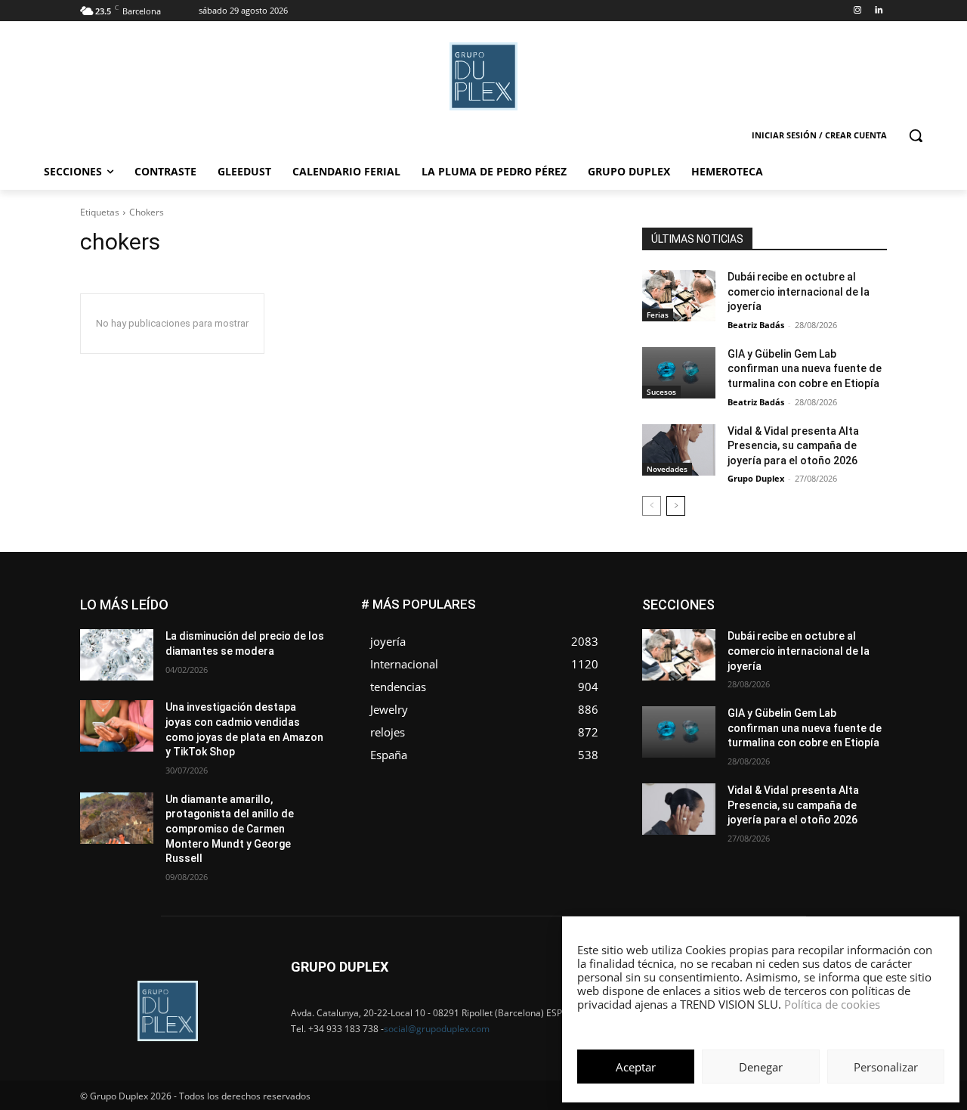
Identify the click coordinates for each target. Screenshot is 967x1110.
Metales (732, 644)
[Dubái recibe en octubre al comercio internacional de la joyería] (678, 295)
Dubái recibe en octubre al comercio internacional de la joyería (799, 291)
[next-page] (675, 506)
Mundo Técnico (852, 644)
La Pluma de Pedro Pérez (833, 633)
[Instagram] (857, 11)
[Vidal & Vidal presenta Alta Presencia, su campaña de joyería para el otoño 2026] (678, 450)
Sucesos (661, 391)
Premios (728, 667)
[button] (915, 135)
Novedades (667, 469)
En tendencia (740, 610)
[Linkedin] (878, 11)
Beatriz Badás (756, 324)
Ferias (658, 314)
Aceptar (636, 1066)
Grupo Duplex (756, 478)
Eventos (869, 610)
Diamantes (806, 599)
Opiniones (796, 656)
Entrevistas (810, 610)
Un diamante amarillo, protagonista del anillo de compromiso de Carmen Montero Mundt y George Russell (229, 828)
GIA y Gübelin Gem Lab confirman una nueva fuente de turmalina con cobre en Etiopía (805, 368)
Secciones (787, 667)
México (784, 644)
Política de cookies (832, 1004)
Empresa (867, 599)
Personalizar (886, 1066)
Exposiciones (747, 622)
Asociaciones (735, 599)
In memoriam (733, 633)
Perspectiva (861, 656)
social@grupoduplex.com (437, 1028)
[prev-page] (651, 506)
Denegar (761, 1066)
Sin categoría (858, 667)
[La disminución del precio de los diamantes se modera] (116, 655)
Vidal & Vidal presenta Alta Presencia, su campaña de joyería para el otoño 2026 (793, 446)
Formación (863, 622)
